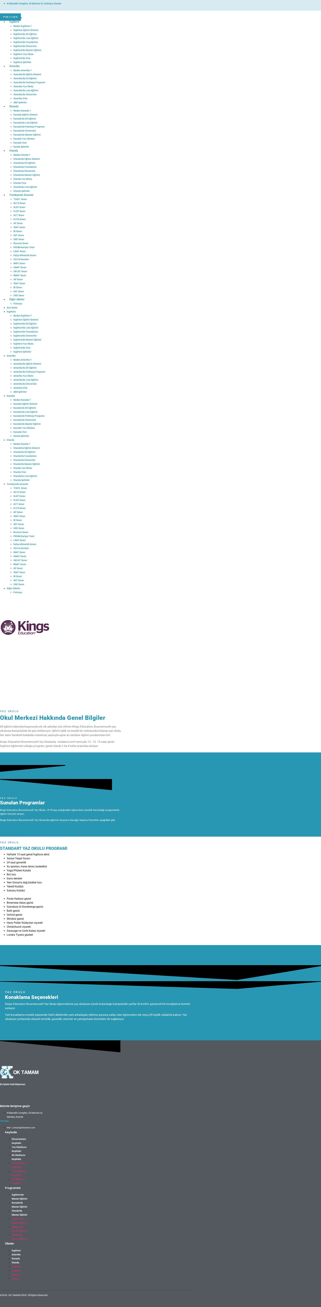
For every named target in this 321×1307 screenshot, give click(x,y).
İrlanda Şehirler (21, 191)
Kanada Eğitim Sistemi (25, 114)
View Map (4, 1121)
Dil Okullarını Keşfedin (18, 1157)
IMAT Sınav (19, 263)
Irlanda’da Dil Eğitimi (24, 163)
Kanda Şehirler (21, 146)
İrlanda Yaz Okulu (22, 179)
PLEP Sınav (19, 211)
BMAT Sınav (19, 275)
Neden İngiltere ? (22, 26)
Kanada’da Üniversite (24, 130)
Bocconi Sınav (20, 243)
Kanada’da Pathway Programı (29, 126)
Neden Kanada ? (22, 110)
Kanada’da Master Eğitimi (27, 134)
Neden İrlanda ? (21, 155)
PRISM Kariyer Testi (23, 247)
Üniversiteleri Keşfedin (19, 1141)
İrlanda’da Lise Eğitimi (25, 187)
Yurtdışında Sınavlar (21, 195)
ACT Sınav (18, 215)
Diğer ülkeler (17, 299)
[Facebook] (177, 1302)
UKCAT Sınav (20, 271)
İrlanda (13, 150)
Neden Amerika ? (22, 70)
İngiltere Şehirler (22, 62)
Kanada (14, 106)
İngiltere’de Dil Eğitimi (25, 34)
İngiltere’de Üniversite (25, 46)
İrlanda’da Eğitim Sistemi (26, 159)
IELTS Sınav (19, 203)
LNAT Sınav (19, 251)
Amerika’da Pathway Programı (29, 82)
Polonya (17, 303)
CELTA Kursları (21, 259)
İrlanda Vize (19, 183)
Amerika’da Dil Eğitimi (25, 78)
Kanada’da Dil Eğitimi (24, 118)
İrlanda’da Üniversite (24, 171)
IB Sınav (17, 231)
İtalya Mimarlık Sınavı (24, 255)
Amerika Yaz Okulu (23, 86)
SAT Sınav (18, 235)
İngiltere (14, 21)
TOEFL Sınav (20, 199)
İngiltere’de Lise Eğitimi (25, 38)
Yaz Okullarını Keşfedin (19, 1149)
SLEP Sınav (19, 207)
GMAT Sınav (19, 267)
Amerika (14, 66)
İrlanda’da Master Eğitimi (26, 175)
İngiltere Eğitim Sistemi (25, 30)
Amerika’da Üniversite (25, 94)
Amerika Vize (20, 98)
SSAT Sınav (19, 227)
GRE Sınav (18, 239)
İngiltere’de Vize (21, 58)
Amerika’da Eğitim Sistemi (27, 74)
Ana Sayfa (15, 17)
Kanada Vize (20, 142)
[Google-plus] (184, 1302)
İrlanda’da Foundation (25, 167)
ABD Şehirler (20, 102)
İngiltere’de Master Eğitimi (27, 50)
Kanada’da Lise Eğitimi (25, 122)
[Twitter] (180, 1302)
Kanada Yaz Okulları (24, 138)
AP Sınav (18, 223)
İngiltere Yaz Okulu (23, 54)
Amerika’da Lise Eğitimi (25, 90)
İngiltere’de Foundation (25, 42)
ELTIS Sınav (19, 219)
